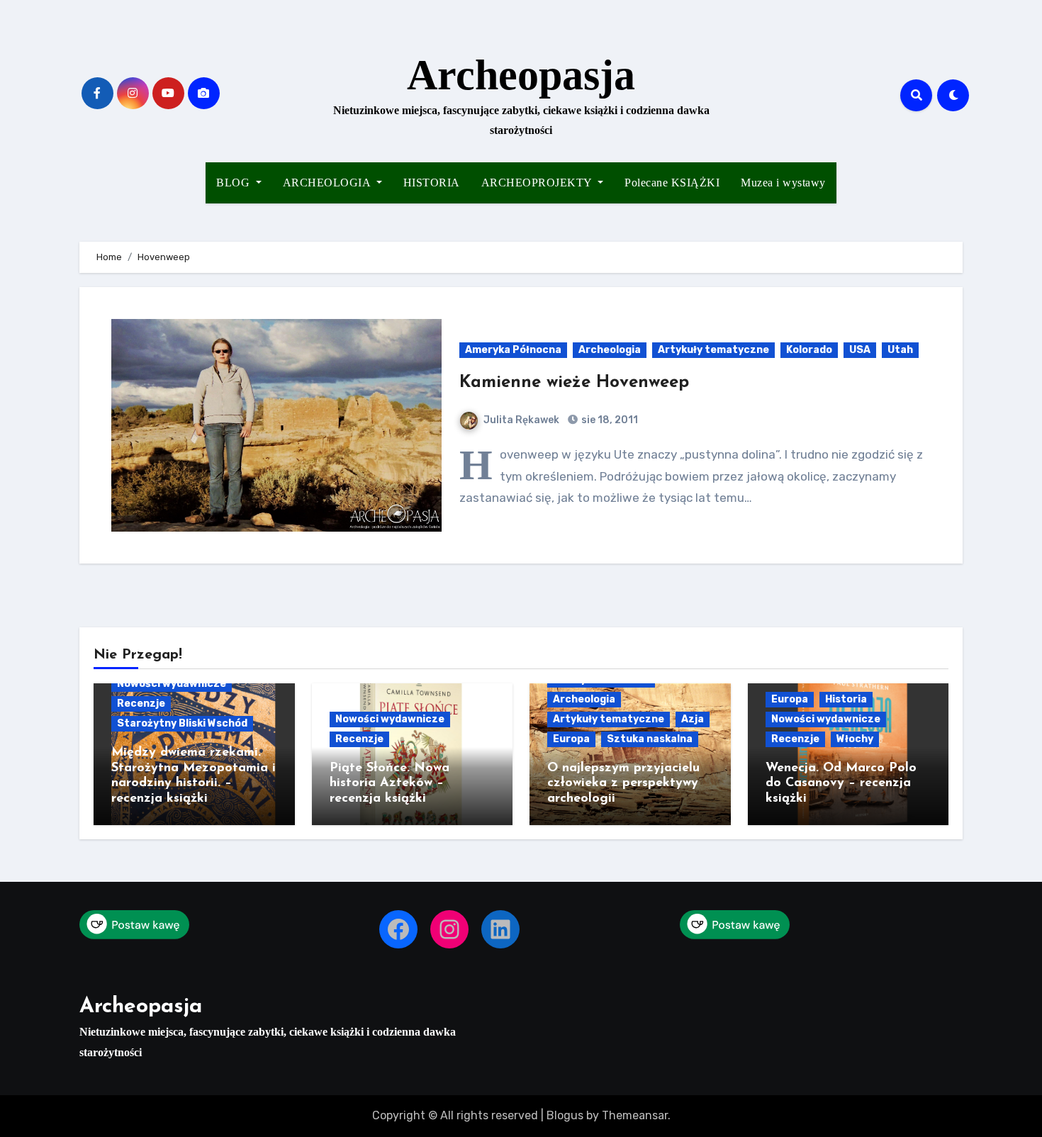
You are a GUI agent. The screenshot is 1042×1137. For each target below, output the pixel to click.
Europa (571, 739)
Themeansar (635, 1115)
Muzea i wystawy (783, 183)
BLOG (234, 183)
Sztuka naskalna (650, 739)
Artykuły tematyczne (713, 350)
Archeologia (609, 350)
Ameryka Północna (513, 350)
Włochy (854, 739)
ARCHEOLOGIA (328, 183)
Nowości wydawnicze (171, 684)
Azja (692, 719)
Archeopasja (521, 75)
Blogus (565, 1115)
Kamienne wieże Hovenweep (574, 382)
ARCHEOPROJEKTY (538, 183)
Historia (846, 699)
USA (859, 350)
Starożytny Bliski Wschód (182, 723)
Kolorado (809, 350)
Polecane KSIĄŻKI (671, 183)
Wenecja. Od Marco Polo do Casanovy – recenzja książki (841, 783)
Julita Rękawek (521, 420)
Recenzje (141, 704)
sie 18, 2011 (608, 420)
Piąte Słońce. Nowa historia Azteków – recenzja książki (389, 783)
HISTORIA (431, 183)
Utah (900, 350)
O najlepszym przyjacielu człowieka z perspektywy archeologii (623, 783)
